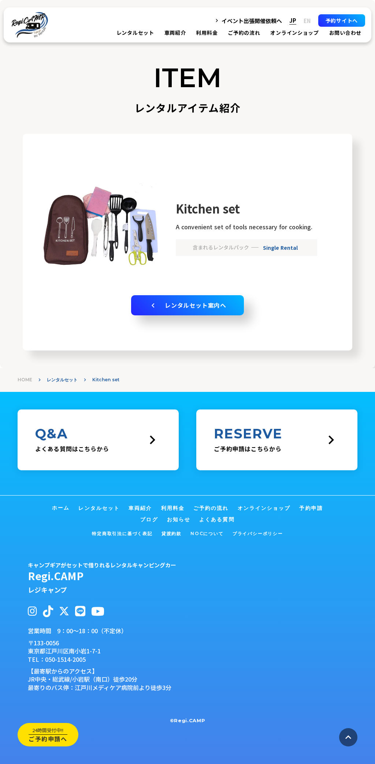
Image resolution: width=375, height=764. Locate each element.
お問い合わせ (345, 32)
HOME (25, 379)
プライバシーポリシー (258, 533)
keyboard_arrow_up (348, 737)
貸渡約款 (171, 533)
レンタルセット (62, 379)
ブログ (149, 519)
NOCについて (207, 533)
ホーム (61, 507)
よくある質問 (217, 519)
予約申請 (311, 508)
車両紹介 (175, 32)
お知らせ (178, 519)
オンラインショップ (294, 32)
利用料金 (207, 32)
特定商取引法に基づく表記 (122, 533)
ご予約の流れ (244, 32)
